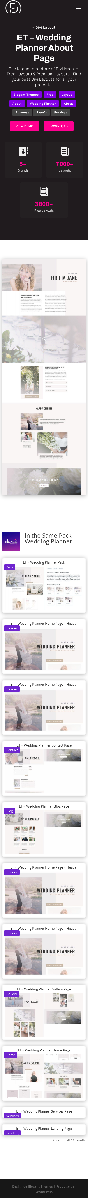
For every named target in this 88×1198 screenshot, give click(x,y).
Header (11, 628)
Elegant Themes (26, 94)
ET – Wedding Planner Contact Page (44, 745)
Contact (12, 750)
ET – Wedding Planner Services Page (44, 1111)
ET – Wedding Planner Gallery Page (44, 989)
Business (22, 112)
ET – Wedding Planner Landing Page (44, 1128)
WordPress (44, 1192)
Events (41, 112)
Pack (9, 567)
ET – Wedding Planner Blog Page (44, 806)
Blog (9, 811)
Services (60, 112)
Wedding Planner (43, 104)
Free (50, 94)
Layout (67, 94)
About (17, 104)
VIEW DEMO (25, 126)
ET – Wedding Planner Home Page (44, 1050)
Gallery (11, 994)
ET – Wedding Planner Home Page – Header (44, 623)
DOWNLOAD (59, 126)
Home (10, 1055)
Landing (12, 1133)
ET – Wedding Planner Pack (44, 562)
